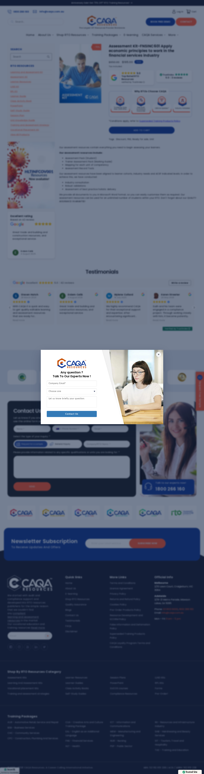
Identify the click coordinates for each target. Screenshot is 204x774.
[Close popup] (158, 354)
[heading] (72, 374)
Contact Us (71, 414)
